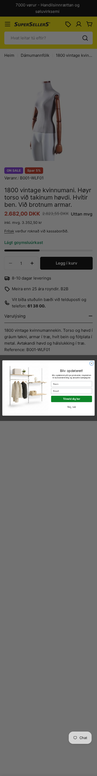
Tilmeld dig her (71, 399)
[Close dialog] (91, 363)
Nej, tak (71, 407)
